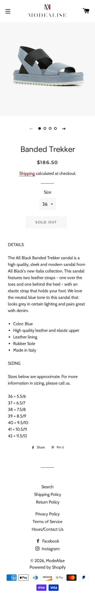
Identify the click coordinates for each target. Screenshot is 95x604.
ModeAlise (55, 560)
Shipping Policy (47, 494)
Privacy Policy (47, 513)
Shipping (27, 173)
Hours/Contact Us (48, 529)
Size (47, 192)
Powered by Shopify (48, 567)
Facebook (50, 541)
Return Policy (47, 502)
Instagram (50, 548)
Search (47, 486)
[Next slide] (64, 128)
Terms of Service (47, 521)
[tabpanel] (47, 68)
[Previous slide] (31, 128)
